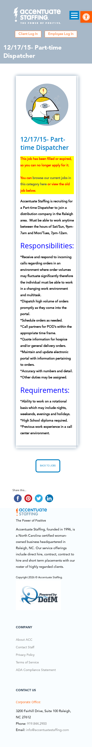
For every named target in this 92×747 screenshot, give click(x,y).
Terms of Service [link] (27, 662)
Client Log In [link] (28, 34)
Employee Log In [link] (60, 34)
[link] (86, 17)
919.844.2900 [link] (37, 724)
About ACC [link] (24, 639)
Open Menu (74, 15)
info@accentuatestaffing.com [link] (47, 730)
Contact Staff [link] (25, 647)
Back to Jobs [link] (48, 466)
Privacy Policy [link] (25, 655)
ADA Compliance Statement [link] (36, 670)
